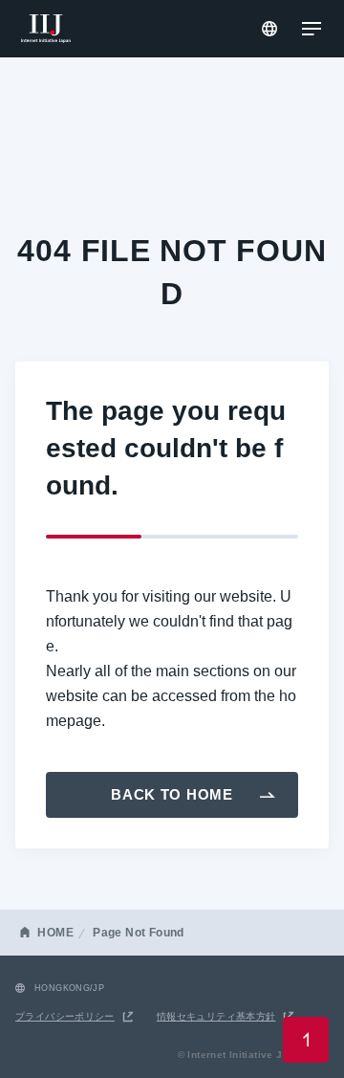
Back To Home (172, 794)
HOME (55, 932)
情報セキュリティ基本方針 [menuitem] (216, 1016)
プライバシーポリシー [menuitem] (65, 1016)
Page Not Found (138, 932)
